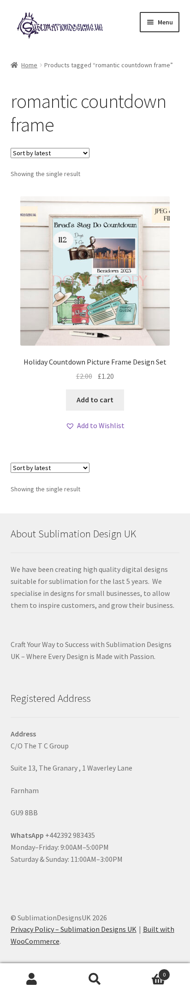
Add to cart (95, 399)
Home (29, 65)
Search (94, 979)
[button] (95, 426)
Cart (146, 971)
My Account (31, 979)
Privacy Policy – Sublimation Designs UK (74, 929)
